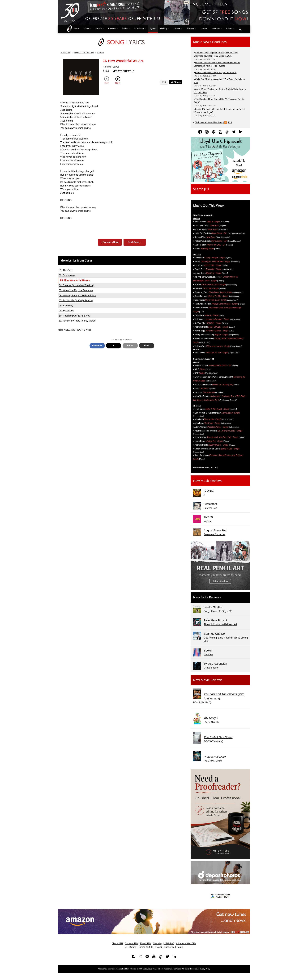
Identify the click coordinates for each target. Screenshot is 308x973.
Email (130, 345)
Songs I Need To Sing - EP (218, 611)
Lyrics (152, 28)
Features (216, 28)
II (204, 494)
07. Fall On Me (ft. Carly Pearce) (76, 300)
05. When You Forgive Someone (76, 290)
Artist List (65, 52)
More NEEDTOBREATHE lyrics (74, 329)
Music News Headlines (210, 42)
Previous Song (110, 242)
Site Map (157, 943)
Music (86, 28)
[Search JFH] (240, 29)
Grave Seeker (211, 667)
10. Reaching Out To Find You (74, 315)
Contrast (208, 654)
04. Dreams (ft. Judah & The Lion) (76, 285)
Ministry (163, 28)
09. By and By (66, 310)
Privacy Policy (204, 969)
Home (75, 28)
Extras (229, 28)
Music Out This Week (208, 205)
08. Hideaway (66, 305)
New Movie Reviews (207, 680)
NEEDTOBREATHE (84, 52)
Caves (100, 52)
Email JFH (145, 943)
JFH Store (130, 947)
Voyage (208, 521)
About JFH (117, 943)
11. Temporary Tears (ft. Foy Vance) (77, 320)
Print (146, 345)
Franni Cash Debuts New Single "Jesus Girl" (215, 72)
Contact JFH (131, 943)
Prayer (158, 947)
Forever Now (210, 508)
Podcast (190, 28)
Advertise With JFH (186, 943)
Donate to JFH (145, 947)
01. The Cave (66, 270)
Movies (177, 28)
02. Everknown (67, 275)
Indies (125, 28)
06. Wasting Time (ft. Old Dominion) (77, 295)
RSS (230, 122)
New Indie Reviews (207, 597)
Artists (99, 28)
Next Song (135, 242)
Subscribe (169, 947)
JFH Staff (169, 943)
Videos (204, 28)
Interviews (139, 28)
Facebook (97, 345)
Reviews (112, 28)
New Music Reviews (207, 480)
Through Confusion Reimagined (220, 624)
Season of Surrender (214, 534)
